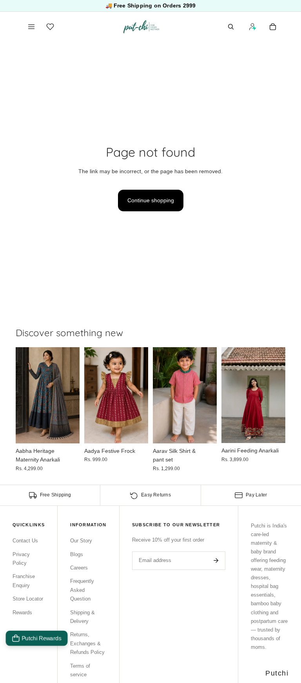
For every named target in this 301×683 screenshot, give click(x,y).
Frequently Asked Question (82, 590)
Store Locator (28, 599)
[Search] (230, 26)
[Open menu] (31, 26)
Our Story (81, 541)
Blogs (76, 554)
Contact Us (25, 541)
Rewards (22, 612)
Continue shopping (150, 200)
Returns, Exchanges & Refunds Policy (87, 643)
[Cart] (272, 26)
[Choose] (67, 431)
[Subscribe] (216, 560)
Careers (79, 568)
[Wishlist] (50, 26)
